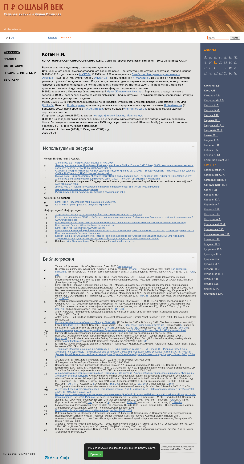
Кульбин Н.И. (212, 268)
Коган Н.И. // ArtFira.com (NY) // (71, 228)
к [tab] (215, 62)
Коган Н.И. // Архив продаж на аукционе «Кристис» (82, 204)
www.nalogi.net (178, 330)
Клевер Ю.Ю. (212, 154)
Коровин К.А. (212, 199)
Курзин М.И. (211, 288)
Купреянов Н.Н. (213, 273)
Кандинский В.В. (214, 100)
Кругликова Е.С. (214, 229)
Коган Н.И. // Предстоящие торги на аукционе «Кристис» (85, 202)
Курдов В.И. (211, 283)
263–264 (162, 327)
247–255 (109, 327)
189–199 (177, 402)
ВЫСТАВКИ (11, 79)
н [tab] (230, 62)
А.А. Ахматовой (93, 108)
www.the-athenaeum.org (122, 241)
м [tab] (225, 62)
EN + (13, 38)
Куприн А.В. (211, 278)
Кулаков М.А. (212, 263)
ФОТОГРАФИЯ (13, 65)
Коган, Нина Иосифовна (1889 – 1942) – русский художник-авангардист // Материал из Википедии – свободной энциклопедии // (124, 217)
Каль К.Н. (210, 90)
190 (171, 383)
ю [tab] (231, 73)
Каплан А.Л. (211, 105)
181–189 (142, 383)
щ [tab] (221, 73)
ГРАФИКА (10, 59)
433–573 (63, 298)
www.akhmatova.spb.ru (67, 184)
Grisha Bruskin (145, 325)
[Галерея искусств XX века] (34, 7)
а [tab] (205, 57)
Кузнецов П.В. (212, 254)
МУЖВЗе (85, 74)
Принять (95, 454)
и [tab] (210, 62)
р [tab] (210, 68)
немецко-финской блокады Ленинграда (117, 115)
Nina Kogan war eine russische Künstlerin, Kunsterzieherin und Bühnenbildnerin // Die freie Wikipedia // (109, 222)
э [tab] (225, 73)
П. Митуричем (76, 105)
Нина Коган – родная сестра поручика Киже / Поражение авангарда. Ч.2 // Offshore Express (104, 330)
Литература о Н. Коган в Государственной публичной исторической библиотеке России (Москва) (107, 186)
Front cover (130, 325)
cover (157, 325)
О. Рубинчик (88, 397)
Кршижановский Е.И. (217, 234)
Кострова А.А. (212, 219)
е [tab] (230, 57)
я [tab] (235, 73)
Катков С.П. (211, 135)
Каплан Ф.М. (212, 110)
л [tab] (220, 62)
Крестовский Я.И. (215, 224)
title (162, 325)
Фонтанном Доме (135, 108)
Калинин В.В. (212, 85)
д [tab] (225, 57)
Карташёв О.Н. (213, 130)
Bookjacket (61, 338)
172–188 (131, 402)
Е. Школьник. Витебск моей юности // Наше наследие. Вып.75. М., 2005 (93, 410)
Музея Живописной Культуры (125, 91)
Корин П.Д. (211, 189)
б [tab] (210, 57)
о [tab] (235, 62)
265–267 (183, 327)
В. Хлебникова (173, 105)
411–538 (119, 309)
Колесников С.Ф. (214, 174)
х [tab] (235, 68)
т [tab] (220, 68)
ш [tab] (216, 73)
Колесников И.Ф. (214, 169)
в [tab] (215, 57)
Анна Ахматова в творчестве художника (76, 189)
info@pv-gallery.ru (12, 29)
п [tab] (205, 68)
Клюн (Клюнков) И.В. (217, 159)
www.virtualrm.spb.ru (115, 192)
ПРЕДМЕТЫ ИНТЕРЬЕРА (20, 72)
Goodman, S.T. (70, 325)
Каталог (133, 269)
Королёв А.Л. (212, 204)
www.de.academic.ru (103, 225)
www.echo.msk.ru (149, 238)
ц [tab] (205, 73)
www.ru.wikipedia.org (66, 220)
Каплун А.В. (211, 115)
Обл (142, 295)
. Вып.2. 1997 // (161, 330)
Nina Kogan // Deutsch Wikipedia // (73, 225)
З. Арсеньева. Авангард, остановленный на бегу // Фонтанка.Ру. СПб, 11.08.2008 (98, 214)
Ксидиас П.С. (212, 244)
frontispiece (76, 341)
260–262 (134, 327)
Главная (52, 37)
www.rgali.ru (104, 168)
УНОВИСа (100, 77)
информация (125, 266)
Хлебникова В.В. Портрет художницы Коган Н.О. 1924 (84, 162)
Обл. (192, 271)
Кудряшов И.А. (213, 249)
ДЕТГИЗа (48, 105)
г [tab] (220, 57)
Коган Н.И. (210, 164)
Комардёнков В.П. (215, 179)
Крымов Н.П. (212, 239)
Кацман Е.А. (211, 140)
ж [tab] (235, 57)
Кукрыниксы (211, 258)
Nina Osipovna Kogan (78, 241)
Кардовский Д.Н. (214, 125)
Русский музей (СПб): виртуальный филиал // (80, 192)
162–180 (114, 383)
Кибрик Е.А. (211, 149)
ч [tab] (210, 73)
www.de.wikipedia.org (174, 222)
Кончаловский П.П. (215, 184)
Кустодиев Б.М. (213, 293)
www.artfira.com (96, 228)
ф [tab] (230, 68)
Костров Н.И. (212, 214)
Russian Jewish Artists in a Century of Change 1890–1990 (85, 322)
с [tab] (215, 68)
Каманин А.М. (212, 95)
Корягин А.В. (212, 209)
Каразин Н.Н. (212, 120)
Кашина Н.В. (212, 145)
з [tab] (205, 62)
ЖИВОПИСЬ (12, 52)
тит (57, 274)
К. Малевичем (141, 77)
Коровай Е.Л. (212, 194)
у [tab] (225, 68)
